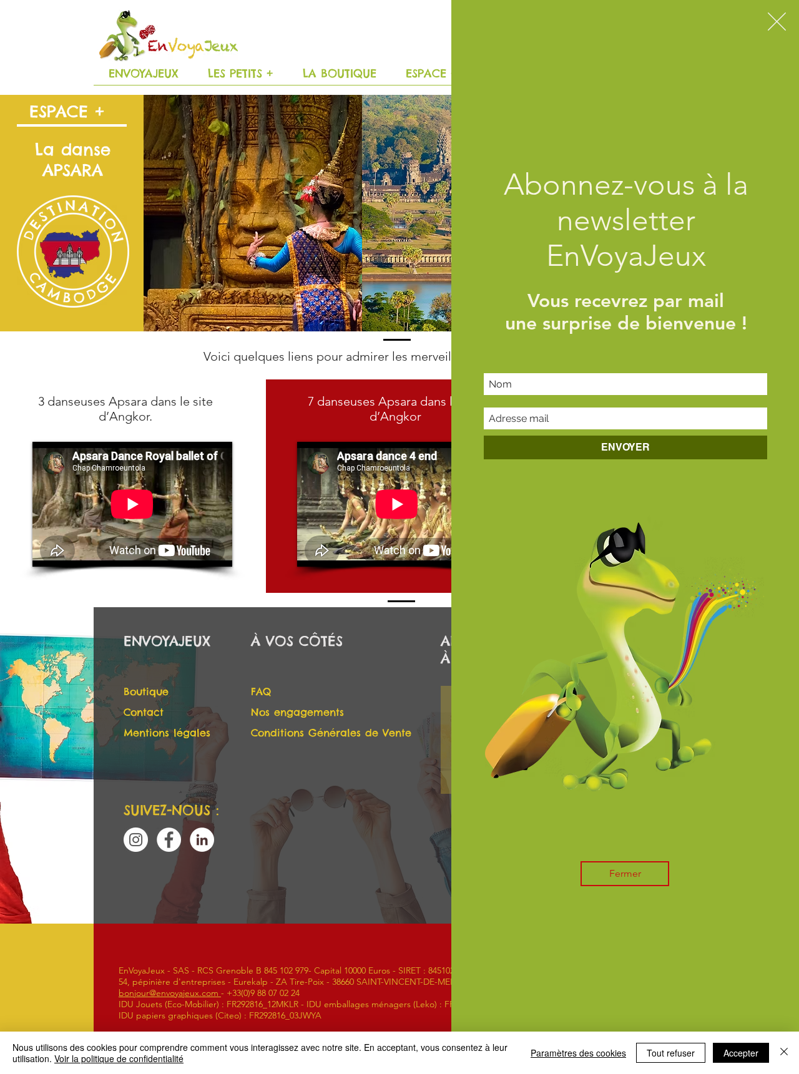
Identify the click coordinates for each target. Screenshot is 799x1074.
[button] (777, 21)
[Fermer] (784, 1053)
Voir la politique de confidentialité (119, 1058)
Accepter (740, 1053)
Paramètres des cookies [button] (578, 1053)
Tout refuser (671, 1053)
